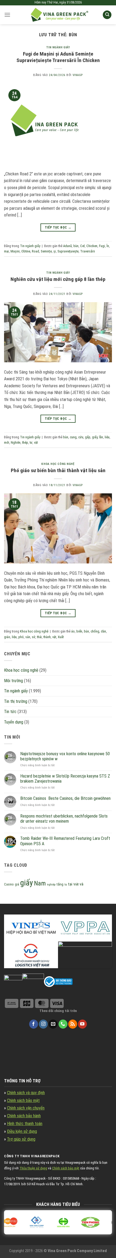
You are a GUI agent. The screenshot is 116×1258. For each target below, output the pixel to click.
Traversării (87, 251)
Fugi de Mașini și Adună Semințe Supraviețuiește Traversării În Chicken (58, 57)
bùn (76, 246)
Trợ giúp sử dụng (21, 1139)
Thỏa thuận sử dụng (33, 1168)
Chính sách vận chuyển (26, 1108)
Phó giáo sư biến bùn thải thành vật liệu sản (58, 470)
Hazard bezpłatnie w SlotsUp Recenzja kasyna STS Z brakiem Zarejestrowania (65, 778)
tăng (60, 884)
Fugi (102, 246)
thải (39, 637)
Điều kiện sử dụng (22, 1131)
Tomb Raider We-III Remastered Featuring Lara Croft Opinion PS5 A (65, 841)
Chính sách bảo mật (23, 1100)
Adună (67, 246)
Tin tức (10, 711)
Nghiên (16, 442)
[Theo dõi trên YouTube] (82, 1024)
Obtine (25, 251)
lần (101, 437)
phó (21, 637)
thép (25, 442)
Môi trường (13, 680)
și (54, 251)
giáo (7, 637)
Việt (76, 884)
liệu (107, 437)
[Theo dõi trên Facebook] (33, 1024)
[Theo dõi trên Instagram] (43, 1024)
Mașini (15, 251)
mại (6, 251)
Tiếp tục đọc (58, 227)
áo (73, 631)
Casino (9, 884)
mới (6, 442)
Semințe (46, 251)
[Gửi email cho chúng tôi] (53, 1024)
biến (79, 631)
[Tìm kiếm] (107, 14)
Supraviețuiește (68, 251)
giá (17, 884)
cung (73, 437)
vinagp (78, 75)
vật (36, 442)
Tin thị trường (15, 701)
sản (27, 637)
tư (31, 442)
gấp (87, 437)
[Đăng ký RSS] (72, 1024)
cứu (80, 437)
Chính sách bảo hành (24, 1115)
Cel (82, 246)
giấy (94, 437)
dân (103, 631)
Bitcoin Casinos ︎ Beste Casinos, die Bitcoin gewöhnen (65, 798)
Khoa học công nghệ (57, 464)
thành (47, 637)
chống (95, 631)
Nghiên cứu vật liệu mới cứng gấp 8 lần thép (58, 279)
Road (35, 251)
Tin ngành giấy (58, 47)
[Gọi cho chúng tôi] (63, 1024)
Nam (40, 883)
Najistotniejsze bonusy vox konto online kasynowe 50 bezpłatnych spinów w (65, 756)
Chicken (91, 246)
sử (33, 637)
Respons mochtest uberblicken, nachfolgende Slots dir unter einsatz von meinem (64, 819)
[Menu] (7, 14)
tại (70, 884)
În (108, 246)
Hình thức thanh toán (24, 1123)
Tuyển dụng (13, 722)
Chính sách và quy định (26, 1092)
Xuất (61, 637)
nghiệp (51, 884)
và (81, 884)
